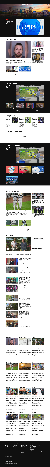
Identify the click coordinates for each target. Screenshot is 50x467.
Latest (2, 4)
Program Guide (23, 447)
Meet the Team (23, 446)
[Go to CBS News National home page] (25, 4)
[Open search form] (48, 4)
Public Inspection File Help (32, 448)
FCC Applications (32, 449)
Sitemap (22, 452)
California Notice (40, 447)
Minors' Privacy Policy (41, 451)
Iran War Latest (7, 447)
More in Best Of (34, 384)
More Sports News (8, 384)
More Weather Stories (22, 434)
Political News (7, 446)
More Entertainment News (9, 434)
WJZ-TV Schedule (37, 238)
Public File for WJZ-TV (33, 446)
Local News (6, 4)
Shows (13, 4)
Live (9, 4)
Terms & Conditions (24, 451)
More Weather (24, 136)
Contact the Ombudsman (8, 461)
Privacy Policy (39, 446)
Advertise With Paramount (8, 456)
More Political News (22, 384)
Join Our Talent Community (7, 457)
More (17, 39)
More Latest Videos (35, 434)
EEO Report (31, 450)
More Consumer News (9, 409)
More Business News (22, 409)
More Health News (35, 409)
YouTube (14, 446)
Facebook (14, 447)
